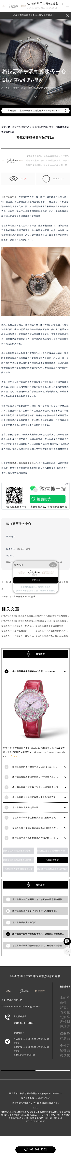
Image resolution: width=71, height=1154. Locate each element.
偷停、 (65, 1002)
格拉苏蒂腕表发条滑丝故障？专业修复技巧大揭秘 (36, 797)
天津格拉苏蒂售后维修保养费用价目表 (18, 860)
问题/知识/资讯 (40, 127)
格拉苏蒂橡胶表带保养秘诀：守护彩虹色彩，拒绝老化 (38, 777)
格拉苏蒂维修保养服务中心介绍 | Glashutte (33, 671)
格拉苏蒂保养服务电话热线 (22, 596)
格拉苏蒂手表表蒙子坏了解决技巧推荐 (19, 626)
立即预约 (36, 580)
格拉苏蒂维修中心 (21, 127)
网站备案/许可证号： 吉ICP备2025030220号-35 (35, 1103)
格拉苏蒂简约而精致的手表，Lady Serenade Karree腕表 (39, 767)
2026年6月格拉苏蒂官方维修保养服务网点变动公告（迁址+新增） (33, 621)
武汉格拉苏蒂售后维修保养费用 (52, 869)
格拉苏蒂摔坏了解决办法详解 (50, 626)
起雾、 (65, 1007)
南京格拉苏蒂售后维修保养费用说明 (52, 851)
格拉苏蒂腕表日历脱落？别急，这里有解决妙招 (35, 787)
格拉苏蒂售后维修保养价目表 (19, 869)
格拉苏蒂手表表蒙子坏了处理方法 (17, 636)
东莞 (51, 127)
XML (35, 1108)
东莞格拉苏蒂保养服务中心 (23, 463)
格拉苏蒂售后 (10, 197)
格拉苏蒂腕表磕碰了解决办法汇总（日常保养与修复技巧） (40, 828)
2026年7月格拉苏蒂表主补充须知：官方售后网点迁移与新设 (30, 616)
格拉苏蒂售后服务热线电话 (25, 807)
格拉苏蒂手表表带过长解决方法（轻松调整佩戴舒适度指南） (41, 817)
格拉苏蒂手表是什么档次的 (14, 631)
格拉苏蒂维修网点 (28, 1093)
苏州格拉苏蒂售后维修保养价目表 (18, 851)
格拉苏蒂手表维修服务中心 (46, 3)
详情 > (14, 756)
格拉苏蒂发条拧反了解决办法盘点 (52, 636)
